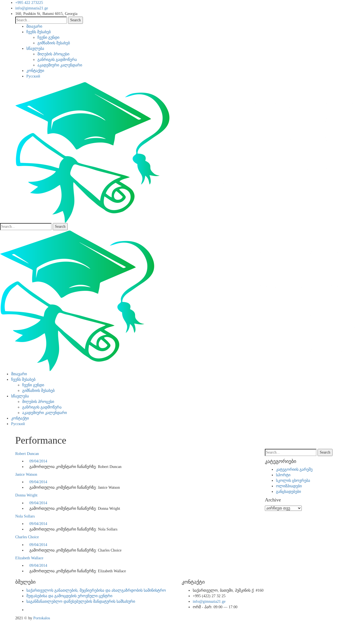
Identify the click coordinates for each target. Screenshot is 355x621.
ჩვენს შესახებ (38, 32)
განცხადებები (288, 492)
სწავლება (35, 48)
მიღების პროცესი (53, 54)
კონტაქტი (35, 71)
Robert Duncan (27, 454)
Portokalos (41, 618)
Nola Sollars (25, 516)
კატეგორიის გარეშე (294, 469)
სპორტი (283, 475)
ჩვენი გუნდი (48, 37)
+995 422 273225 (29, 3)
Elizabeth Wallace (29, 558)
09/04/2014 (38, 461)
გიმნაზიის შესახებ (53, 43)
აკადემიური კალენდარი (59, 65)
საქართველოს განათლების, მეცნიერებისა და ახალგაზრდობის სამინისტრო (96, 590)
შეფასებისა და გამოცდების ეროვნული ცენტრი (69, 596)
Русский (33, 76)
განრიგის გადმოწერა (57, 60)
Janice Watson (26, 474)
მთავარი (34, 26)
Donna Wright (26, 495)
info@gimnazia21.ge (31, 8)
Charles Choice (27, 537)
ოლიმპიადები (289, 486)
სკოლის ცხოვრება (293, 480)
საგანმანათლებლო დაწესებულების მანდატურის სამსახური (80, 601)
